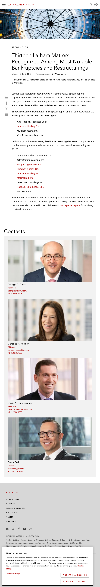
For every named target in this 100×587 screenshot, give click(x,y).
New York (12, 288)
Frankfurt (66, 540)
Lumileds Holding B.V (28, 126)
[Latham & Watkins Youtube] (25, 529)
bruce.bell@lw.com (16, 469)
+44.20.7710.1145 (15, 471)
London (11, 466)
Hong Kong (85, 540)
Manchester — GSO (14, 546)
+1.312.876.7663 (15, 353)
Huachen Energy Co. (28, 169)
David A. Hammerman (20, 402)
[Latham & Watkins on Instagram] (30, 529)
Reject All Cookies (75, 581)
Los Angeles (28, 543)
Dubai (47, 540)
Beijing (16, 540)
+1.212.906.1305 (15, 294)
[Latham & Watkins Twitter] (13, 529)
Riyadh (71, 546)
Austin (8, 540)
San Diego (79, 546)
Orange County (54, 546)
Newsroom (12, 499)
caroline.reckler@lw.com (18, 350)
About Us (11, 513)
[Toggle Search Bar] (90, 4)
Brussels (31, 540)
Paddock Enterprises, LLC (30, 187)
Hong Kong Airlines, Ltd (29, 164)
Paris (64, 546)
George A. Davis (17, 284)
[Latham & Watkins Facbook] (19, 529)
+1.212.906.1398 (15, 412)
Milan (26, 546)
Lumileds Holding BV (28, 173)
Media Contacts (16, 508)
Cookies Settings (13, 574)
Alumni (10, 517)
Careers (11, 521)
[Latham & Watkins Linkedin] (7, 529)
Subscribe (12, 493)
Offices (10, 504)
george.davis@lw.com (17, 291)
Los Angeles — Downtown (45, 543)
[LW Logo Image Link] (21, 4)
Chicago (11, 347)
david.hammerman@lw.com (20, 409)
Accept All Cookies (75, 575)
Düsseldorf (56, 540)
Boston (23, 540)
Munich (33, 546)
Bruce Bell (13, 462)
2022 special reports (69, 205)
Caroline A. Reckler (18, 343)
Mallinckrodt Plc (25, 178)
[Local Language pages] (96, 4)
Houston (9, 543)
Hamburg (75, 540)
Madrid (79, 543)
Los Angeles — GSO (66, 543)
